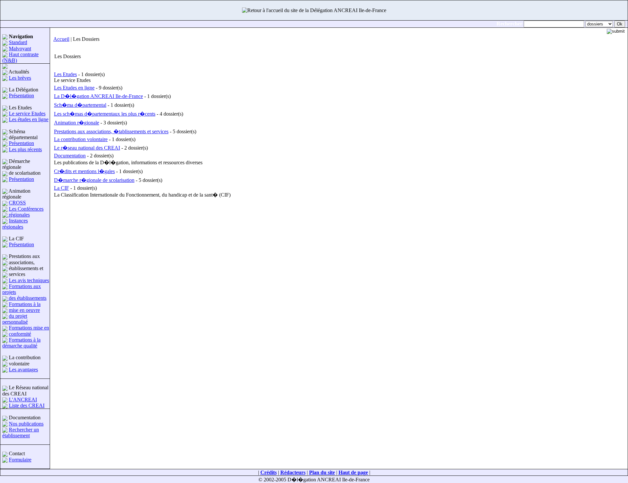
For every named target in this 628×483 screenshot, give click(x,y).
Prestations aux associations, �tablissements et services (111, 131)
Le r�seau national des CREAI (87, 148)
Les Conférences (26, 209)
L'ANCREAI (23, 399)
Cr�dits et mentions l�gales (84, 171)
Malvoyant (20, 48)
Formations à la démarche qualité (21, 342)
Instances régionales (15, 223)
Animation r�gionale (76, 122)
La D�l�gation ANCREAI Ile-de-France (98, 96)
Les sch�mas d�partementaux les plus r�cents (104, 114)
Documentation (70, 155)
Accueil (61, 39)
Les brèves (20, 78)
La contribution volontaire (81, 139)
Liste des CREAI (26, 405)
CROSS (17, 202)
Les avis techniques (29, 280)
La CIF (61, 188)
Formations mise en (29, 327)
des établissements (27, 298)
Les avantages (23, 369)
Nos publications (26, 424)
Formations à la (25, 304)
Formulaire (20, 459)
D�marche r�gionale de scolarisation (94, 180)
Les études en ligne (28, 119)
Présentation (21, 95)
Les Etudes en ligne (74, 87)
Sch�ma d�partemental (80, 105)
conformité (20, 334)
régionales (19, 214)
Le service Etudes (27, 113)
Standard (18, 42)
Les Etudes (65, 74)
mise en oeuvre (24, 310)
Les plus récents (25, 149)
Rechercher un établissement (20, 432)
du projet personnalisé (15, 319)
